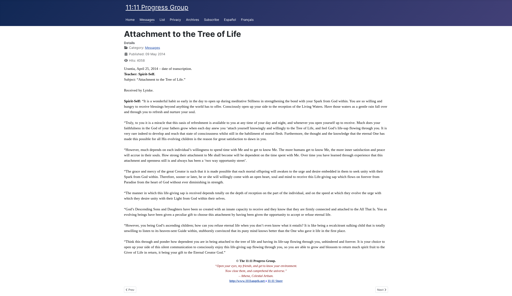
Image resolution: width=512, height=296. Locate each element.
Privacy (175, 20)
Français (247, 20)
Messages (147, 20)
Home (130, 20)
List (162, 20)
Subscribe (211, 20)
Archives (192, 20)
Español (230, 20)
